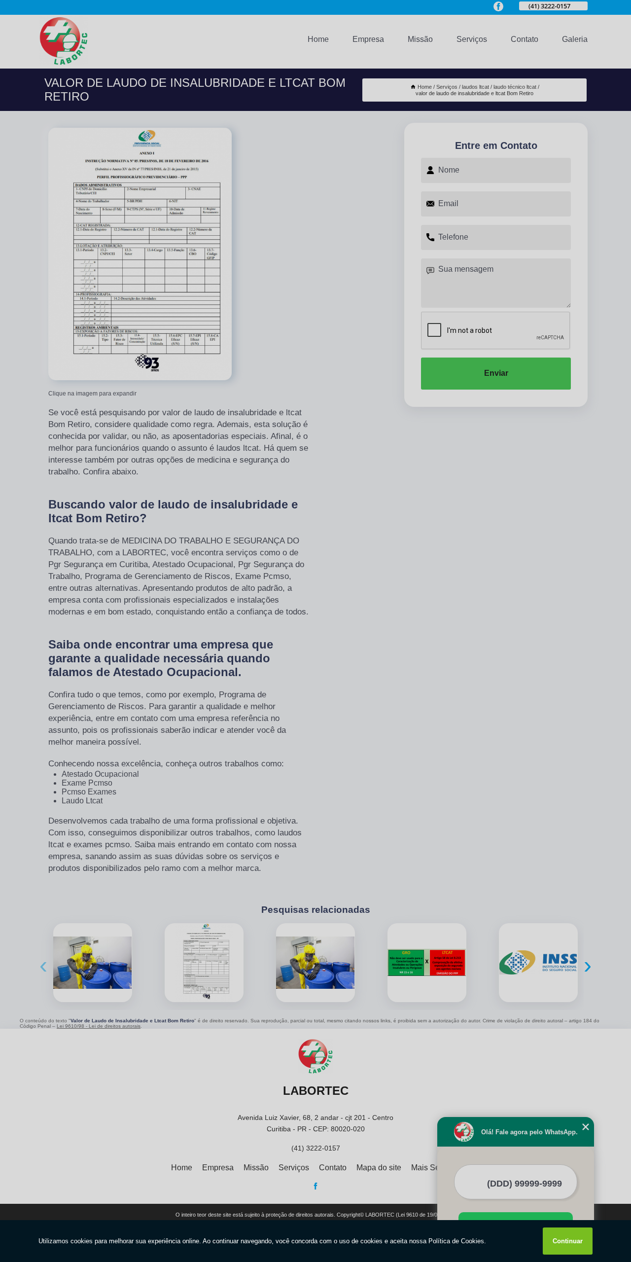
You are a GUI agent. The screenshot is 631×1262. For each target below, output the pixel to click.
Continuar (568, 1241)
